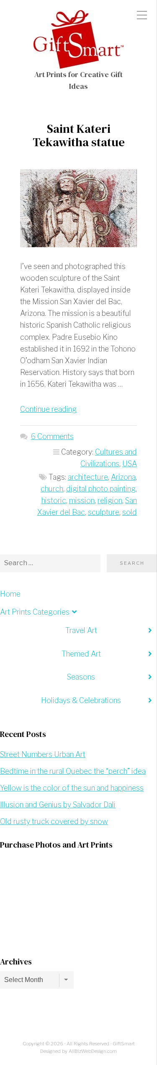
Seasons (81, 676)
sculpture (103, 512)
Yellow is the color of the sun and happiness (72, 787)
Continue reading (48, 409)
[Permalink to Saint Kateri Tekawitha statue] (78, 208)
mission (82, 500)
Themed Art (81, 653)
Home (10, 593)
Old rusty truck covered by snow (54, 821)
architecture (88, 477)
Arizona (123, 477)
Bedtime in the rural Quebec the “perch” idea (73, 771)
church (52, 488)
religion (110, 500)
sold (129, 512)
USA (129, 463)
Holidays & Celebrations (81, 700)
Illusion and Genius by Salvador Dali (58, 804)
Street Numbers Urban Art (42, 754)
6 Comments (52, 436)
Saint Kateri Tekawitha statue (79, 135)
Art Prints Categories (34, 611)
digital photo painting (101, 488)
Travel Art (81, 630)
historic (53, 500)
